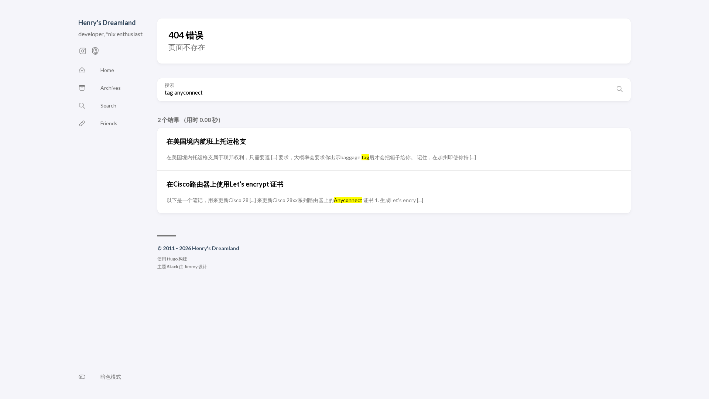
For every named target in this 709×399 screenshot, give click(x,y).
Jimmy (191, 266)
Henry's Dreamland (107, 22)
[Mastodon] (95, 53)
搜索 (169, 85)
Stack (172, 266)
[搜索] (620, 89)
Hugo (172, 259)
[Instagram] (82, 53)
